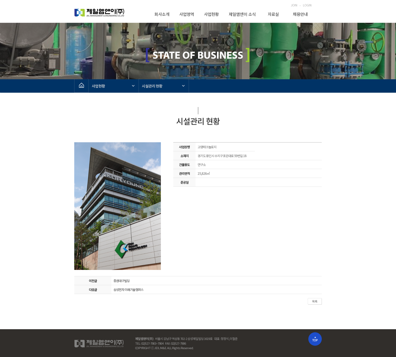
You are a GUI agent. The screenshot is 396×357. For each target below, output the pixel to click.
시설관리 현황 (152, 86)
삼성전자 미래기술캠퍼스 (128, 289)
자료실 (273, 14)
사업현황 (211, 14)
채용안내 (300, 14)
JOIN (294, 5)
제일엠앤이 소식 (242, 14)
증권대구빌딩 (121, 280)
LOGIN (307, 5)
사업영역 (186, 14)
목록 (314, 301)
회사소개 (161, 14)
